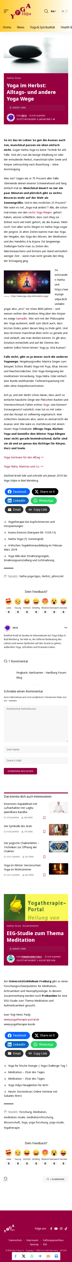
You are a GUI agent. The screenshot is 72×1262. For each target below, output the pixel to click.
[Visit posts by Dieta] (11, 118)
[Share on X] (24, 1256)
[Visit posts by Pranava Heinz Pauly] (11, 959)
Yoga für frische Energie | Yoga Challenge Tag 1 (37, 1065)
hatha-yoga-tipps (29, 576)
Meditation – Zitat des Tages (26, 1072)
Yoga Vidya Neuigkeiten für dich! (28, 1085)
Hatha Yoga (14, 78)
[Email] (48, 1256)
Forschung (25, 1112)
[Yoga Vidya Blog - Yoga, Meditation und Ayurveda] (20, 11)
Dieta (23, 115)
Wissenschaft (12, 1122)
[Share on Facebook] (16, 1256)
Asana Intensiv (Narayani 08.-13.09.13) (32, 532)
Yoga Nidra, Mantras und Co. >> (24, 466)
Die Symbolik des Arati (18, 826)
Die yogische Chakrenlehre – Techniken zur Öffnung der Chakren (21, 847)
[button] (7, 11)
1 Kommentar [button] (57, 1179)
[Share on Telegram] (40, 1256)
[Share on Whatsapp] (32, 1256)
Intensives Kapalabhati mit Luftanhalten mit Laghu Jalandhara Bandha (20, 808)
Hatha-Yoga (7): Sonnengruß (25, 539)
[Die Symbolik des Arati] (58, 829)
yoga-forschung (38, 1122)
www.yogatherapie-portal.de (21, 1019)
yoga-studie (56, 1122)
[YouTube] (56, 1228)
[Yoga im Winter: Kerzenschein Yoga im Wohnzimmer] (58, 869)
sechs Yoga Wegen (40, 212)
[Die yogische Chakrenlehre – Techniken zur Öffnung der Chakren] (58, 846)
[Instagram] (61, 1228)
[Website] (66, 627)
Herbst (46, 576)
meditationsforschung (40, 1117)
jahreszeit (57, 576)
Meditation (39, 1112)
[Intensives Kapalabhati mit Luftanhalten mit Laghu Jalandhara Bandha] (58, 807)
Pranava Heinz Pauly (31, 956)
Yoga (46, 404)
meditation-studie (14, 1117)
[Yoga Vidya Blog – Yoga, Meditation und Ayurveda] (9, 1228)
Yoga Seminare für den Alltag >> (24, 457)
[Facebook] (51, 1228)
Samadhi (21, 318)
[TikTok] (66, 1228)
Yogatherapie (30, 926)
